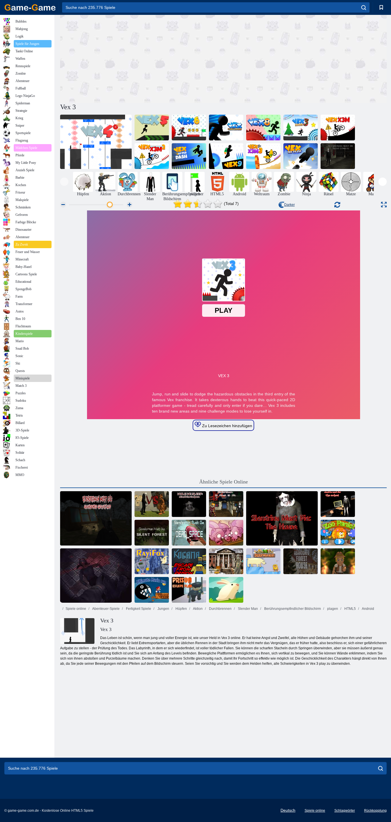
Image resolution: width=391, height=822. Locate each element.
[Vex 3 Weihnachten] (300, 127)
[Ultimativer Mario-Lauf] (152, 590)
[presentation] (64, 182)
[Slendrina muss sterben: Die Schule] (338, 504)
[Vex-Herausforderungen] (226, 127)
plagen (332, 609)
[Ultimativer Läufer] (338, 561)
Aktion (197, 609)
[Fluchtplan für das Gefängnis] (189, 590)
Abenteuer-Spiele (106, 609)
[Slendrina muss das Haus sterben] (282, 518)
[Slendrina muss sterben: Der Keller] (96, 575)
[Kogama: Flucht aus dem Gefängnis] (189, 561)
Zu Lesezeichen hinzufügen (226, 425)
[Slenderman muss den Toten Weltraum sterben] (189, 533)
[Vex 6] (189, 127)
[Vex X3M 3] (263, 156)
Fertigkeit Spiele (138, 609)
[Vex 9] (226, 156)
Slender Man (247, 609)
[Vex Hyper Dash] (189, 156)
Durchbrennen (220, 609)
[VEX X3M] (338, 127)
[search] (364, 7)
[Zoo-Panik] (338, 533)
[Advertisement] (142, 58)
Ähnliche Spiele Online (223, 482)
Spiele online (76, 609)
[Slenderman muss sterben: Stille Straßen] (338, 156)
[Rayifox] (152, 561)
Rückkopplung (375, 811)
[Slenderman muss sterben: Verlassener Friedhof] (96, 518)
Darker (289, 205)
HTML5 (349, 609)
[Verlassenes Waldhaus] (300, 561)
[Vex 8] (263, 127)
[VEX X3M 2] (152, 156)
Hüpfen (181, 609)
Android (367, 609)
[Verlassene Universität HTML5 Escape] (226, 561)
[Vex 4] (96, 142)
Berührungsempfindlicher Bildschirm (292, 609)
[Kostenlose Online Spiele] (30, 7)
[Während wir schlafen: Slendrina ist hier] (189, 504)
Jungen (163, 609)
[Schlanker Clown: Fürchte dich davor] (226, 504)
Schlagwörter (344, 811)
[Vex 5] (152, 127)
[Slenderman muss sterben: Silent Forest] (152, 533)
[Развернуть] (384, 204)
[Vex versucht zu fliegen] (300, 156)
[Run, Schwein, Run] (226, 533)
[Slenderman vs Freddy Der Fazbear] (152, 504)
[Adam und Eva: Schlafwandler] (263, 561)
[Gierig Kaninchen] (226, 590)
